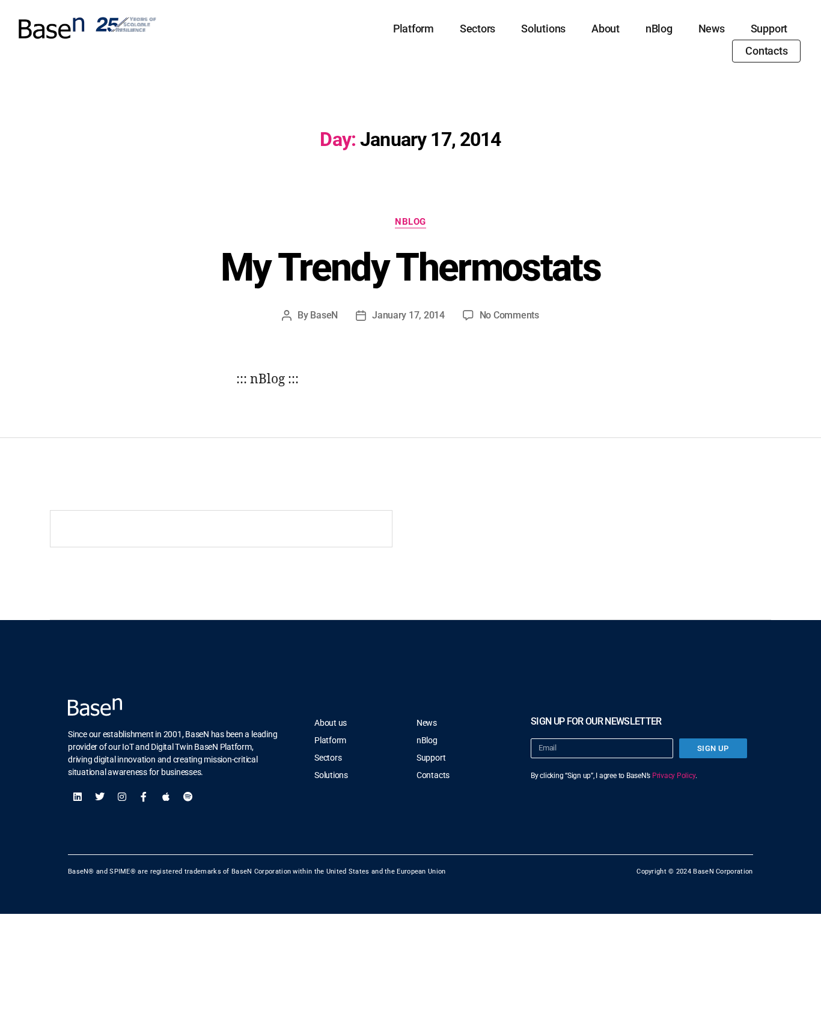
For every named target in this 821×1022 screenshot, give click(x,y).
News (711, 28)
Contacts (766, 50)
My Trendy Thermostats (410, 267)
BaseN (324, 315)
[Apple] (165, 796)
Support (769, 28)
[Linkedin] (77, 796)
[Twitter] (99, 796)
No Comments (509, 315)
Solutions (543, 28)
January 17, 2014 (408, 315)
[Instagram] (122, 796)
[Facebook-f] (143, 796)
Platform (413, 28)
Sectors (477, 28)
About (605, 28)
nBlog (659, 28)
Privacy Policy (673, 775)
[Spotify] (188, 796)
